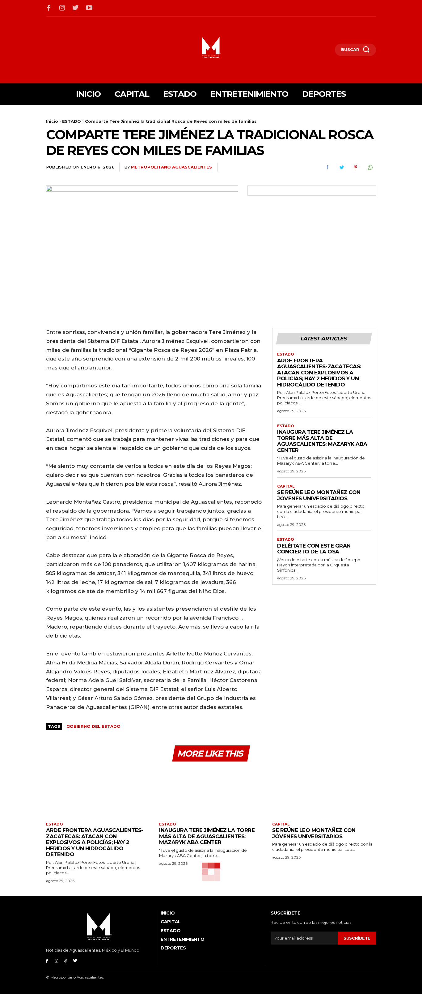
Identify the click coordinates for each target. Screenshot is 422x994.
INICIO (168, 913)
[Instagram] (62, 8)
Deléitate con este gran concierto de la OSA (314, 549)
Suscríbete (357, 938)
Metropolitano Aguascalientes (171, 166)
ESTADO (71, 121)
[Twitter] (75, 8)
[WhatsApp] (370, 167)
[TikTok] (66, 961)
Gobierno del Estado (93, 726)
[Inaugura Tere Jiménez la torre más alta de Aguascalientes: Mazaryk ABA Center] (211, 792)
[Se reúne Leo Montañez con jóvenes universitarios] (324, 792)
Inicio (52, 121)
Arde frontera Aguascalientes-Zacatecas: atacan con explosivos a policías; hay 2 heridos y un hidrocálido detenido (319, 372)
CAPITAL (286, 486)
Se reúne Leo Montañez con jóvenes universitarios (319, 495)
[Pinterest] (355, 167)
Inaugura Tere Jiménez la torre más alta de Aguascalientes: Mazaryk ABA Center (322, 441)
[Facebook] (49, 8)
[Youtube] (89, 8)
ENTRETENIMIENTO (183, 939)
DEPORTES (173, 948)
